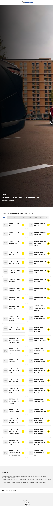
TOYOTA (8, 490)
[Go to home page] (27, 2)
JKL (19, 217)
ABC (4, 217)
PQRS (30, 217)
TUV (36, 217)
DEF (9, 217)
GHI (14, 217)
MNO (24, 217)
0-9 (46, 217)
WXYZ (41, 217)
